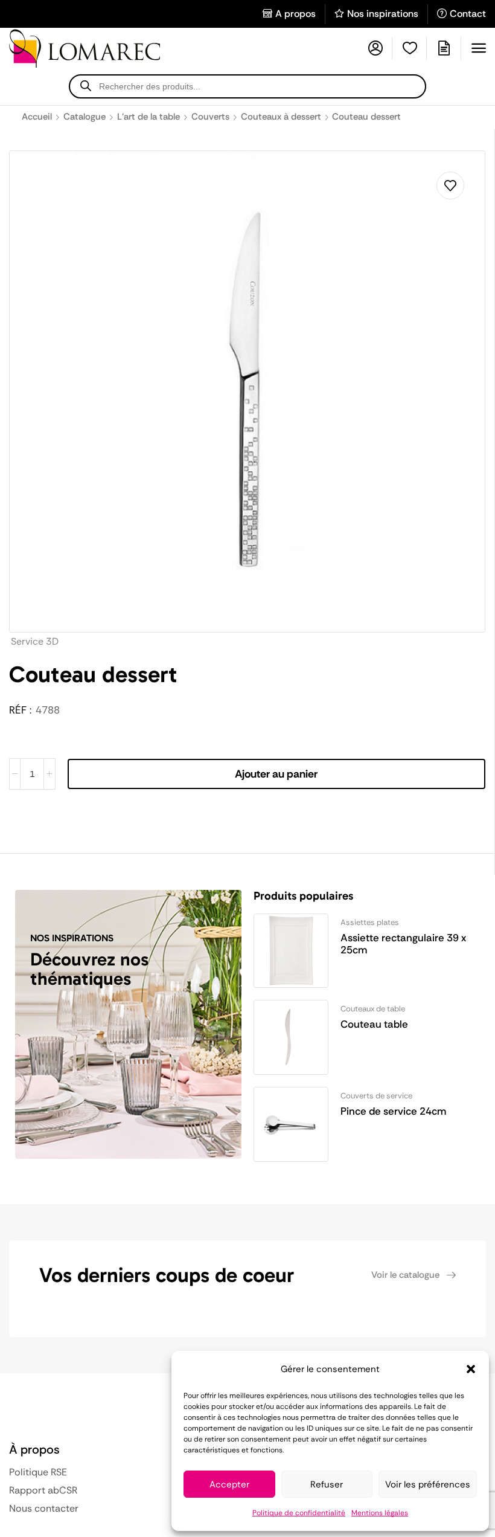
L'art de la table (148, 117)
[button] (471, 1369)
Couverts (210, 117)
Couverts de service (376, 1096)
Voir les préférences (427, 1484)
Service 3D (35, 641)
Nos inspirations (382, 13)
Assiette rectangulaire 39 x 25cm (403, 944)
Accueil (37, 117)
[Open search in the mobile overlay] (247, 86)
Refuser (326, 1484)
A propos (295, 13)
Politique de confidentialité (298, 1513)
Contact (468, 13)
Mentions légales (379, 1513)
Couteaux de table (372, 1009)
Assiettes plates (369, 922)
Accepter (229, 1484)
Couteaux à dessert (281, 117)
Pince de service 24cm (393, 1111)
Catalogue (84, 117)
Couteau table (374, 1024)
